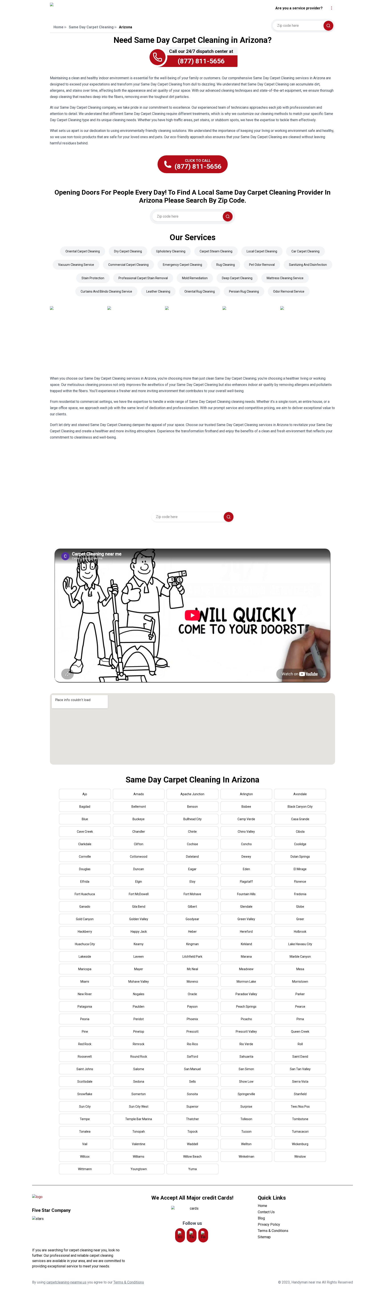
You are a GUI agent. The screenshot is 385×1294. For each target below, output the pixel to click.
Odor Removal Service (288, 291)
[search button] (328, 26)
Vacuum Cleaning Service (76, 264)
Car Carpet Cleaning (305, 251)
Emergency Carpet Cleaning (182, 264)
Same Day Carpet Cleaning (91, 27)
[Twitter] (192, 1235)
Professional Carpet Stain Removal (143, 278)
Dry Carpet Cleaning (128, 251)
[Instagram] (180, 1235)
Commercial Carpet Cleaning (128, 264)
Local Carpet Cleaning (262, 251)
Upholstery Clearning (170, 251)
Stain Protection (93, 278)
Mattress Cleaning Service (285, 278)
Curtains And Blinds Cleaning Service (106, 291)
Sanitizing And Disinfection (308, 264)
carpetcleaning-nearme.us (66, 1282)
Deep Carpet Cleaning (237, 278)
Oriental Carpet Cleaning (83, 251)
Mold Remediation (195, 278)
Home (58, 27)
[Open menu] (331, 8)
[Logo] (90, 8)
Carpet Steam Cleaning (216, 251)
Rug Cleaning (225, 264)
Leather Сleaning (158, 291)
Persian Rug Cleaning (244, 291)
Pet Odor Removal (262, 264)
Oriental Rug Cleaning (199, 291)
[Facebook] (203, 1235)
